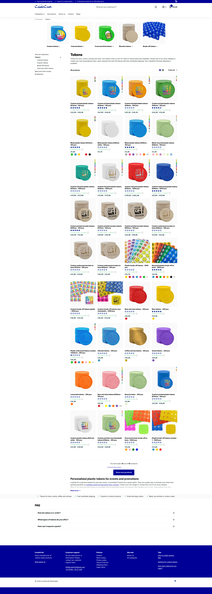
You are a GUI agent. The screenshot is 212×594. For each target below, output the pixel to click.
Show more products (124, 472)
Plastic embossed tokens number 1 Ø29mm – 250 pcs (83, 352)
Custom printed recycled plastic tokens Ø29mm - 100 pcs (110, 439)
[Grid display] (160, 70)
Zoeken (156, 7)
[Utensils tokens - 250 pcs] (110, 335)
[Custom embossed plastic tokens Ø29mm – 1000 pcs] (164, 171)
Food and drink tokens (45, 68)
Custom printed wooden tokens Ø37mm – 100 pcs (110, 227)
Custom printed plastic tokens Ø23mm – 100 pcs (81, 104)
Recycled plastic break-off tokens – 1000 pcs (163, 266)
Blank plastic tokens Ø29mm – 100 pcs (136, 144)
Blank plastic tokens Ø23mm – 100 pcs (81, 144)
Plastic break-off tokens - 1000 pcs (136, 266)
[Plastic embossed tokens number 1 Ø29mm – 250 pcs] (83, 335)
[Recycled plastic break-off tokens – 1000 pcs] (164, 250)
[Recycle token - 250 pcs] (137, 379)
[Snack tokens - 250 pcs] (164, 335)
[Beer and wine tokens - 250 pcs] (137, 294)
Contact (71, 14)
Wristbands (39, 74)
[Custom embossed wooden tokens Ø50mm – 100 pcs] (110, 250)
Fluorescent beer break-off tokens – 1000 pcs (136, 439)
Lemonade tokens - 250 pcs (81, 394)
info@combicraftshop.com (75, 567)
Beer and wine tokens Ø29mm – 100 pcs (109, 395)
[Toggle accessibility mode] (176, 1)
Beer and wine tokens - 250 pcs (137, 309)
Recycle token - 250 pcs (134, 394)
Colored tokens (42, 60)
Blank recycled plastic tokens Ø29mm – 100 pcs (163, 144)
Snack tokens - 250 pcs (161, 351)
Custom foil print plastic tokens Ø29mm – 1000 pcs (110, 187)
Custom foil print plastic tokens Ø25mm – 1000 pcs (82, 187)
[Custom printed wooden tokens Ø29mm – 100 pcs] (83, 211)
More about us (40, 562)
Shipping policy (102, 565)
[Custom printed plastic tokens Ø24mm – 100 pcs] (164, 379)
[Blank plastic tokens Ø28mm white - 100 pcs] (110, 127)
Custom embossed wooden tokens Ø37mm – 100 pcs (82, 266)
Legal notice (100, 567)
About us (62, 14)
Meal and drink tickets (43, 71)
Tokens (37, 57)
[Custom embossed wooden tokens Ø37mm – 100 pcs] (83, 250)
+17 (147, 154)
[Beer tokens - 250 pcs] (164, 294)
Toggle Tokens (60, 57)
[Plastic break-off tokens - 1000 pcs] (137, 250)
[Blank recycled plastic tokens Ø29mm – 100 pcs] (164, 127)
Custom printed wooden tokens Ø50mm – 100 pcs (137, 227)
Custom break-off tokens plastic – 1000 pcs (82, 310)
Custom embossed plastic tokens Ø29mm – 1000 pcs (164, 187)
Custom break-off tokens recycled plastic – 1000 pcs (109, 310)
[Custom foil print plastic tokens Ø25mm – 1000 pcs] (83, 171)
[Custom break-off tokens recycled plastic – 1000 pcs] (110, 294)
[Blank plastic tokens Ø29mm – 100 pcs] (137, 127)
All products (51, 14)
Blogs (78, 14)
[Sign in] (164, 6)
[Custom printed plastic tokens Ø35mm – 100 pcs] (164, 88)
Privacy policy (101, 560)
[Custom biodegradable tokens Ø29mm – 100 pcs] (137, 88)
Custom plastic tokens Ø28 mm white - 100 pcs (82, 439)
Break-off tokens (43, 65)
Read (74, 490)
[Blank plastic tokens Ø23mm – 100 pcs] (83, 127)
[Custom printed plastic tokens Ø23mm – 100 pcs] (83, 88)
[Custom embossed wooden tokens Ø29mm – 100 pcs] (164, 211)
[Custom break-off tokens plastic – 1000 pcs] (83, 294)
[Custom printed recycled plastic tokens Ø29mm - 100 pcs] (110, 423)
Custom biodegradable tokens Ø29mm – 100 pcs (136, 104)
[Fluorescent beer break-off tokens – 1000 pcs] (137, 423)
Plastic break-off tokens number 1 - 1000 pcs (164, 439)
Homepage (38, 19)
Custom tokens (42, 63)
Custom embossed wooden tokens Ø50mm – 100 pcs (109, 266)
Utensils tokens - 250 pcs (107, 351)
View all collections (42, 54)
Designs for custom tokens (167, 562)
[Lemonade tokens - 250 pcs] (83, 379)
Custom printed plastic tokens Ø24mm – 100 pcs (163, 395)
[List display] (163, 70)
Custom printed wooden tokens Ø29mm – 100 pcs (82, 227)
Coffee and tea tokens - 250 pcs (137, 351)
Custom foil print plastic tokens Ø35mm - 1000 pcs (137, 187)
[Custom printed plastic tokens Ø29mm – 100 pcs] (110, 88)
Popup (88, 110)
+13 (120, 406)
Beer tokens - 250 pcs (160, 309)
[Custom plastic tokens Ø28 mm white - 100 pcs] (83, 423)
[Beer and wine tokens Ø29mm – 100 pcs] (110, 379)
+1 (147, 277)
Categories (39, 14)
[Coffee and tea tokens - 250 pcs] (137, 335)
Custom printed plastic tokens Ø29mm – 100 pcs (109, 104)
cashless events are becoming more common (102, 485)
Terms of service (102, 562)
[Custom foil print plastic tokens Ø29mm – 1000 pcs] (110, 171)
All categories (132, 558)
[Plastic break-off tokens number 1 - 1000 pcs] (164, 423)
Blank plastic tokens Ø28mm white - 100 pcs (108, 144)
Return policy (101, 558)
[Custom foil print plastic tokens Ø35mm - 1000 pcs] (137, 171)
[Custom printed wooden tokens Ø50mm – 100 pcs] (137, 211)
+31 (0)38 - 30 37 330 (74, 569)
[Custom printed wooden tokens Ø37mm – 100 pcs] (110, 211)
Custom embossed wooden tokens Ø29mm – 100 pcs (163, 227)
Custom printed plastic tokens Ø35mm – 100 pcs (163, 104)
